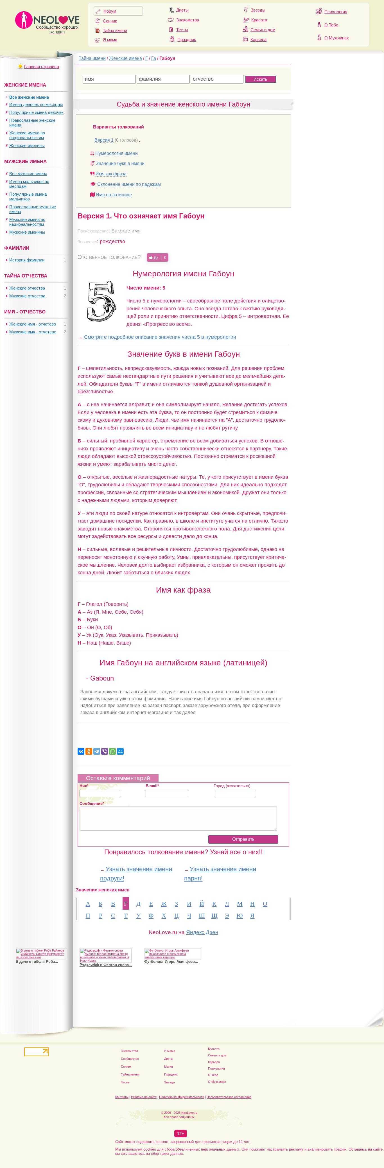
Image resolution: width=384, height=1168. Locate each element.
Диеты (182, 10)
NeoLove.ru (189, 1112)
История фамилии (26, 259)
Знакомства (187, 19)
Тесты (182, 29)
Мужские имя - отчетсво (32, 331)
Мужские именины (27, 232)
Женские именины (27, 145)
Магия (168, 1066)
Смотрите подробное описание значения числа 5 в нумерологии (160, 337)
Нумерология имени (116, 153)
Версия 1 (104, 140)
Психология (335, 11)
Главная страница (41, 66)
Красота (259, 19)
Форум (109, 11)
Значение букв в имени (120, 163)
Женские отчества (27, 288)
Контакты (121, 1097)
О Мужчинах (336, 37)
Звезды (258, 10)
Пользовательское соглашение (229, 1097)
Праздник (186, 39)
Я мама (110, 39)
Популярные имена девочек (36, 112)
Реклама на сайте (144, 1097)
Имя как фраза (111, 173)
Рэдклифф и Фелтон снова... (106, 965)
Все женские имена (29, 97)
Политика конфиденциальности (181, 1097)
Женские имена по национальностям (27, 135)
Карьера (258, 39)
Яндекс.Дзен (202, 932)
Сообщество (130, 1058)
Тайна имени (115, 30)
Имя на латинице (114, 194)
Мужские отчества (27, 295)
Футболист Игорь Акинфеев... (171, 961)
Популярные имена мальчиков (28, 196)
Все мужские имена (28, 173)
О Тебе (331, 24)
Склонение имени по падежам (129, 184)
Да (159, 257)
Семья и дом (262, 29)
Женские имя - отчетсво (32, 324)
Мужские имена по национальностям (27, 222)
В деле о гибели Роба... (37, 961)
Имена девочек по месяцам (36, 104)
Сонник (110, 21)
